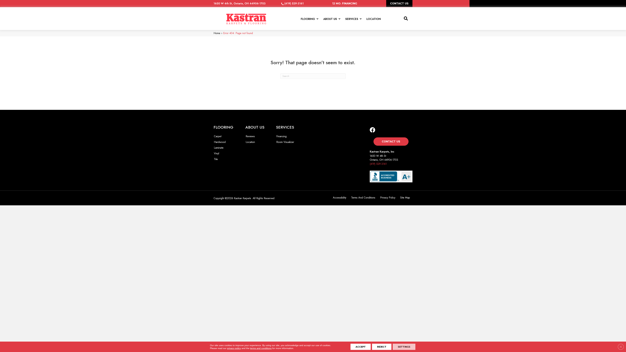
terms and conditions (261, 348)
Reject (381, 346)
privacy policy (234, 348)
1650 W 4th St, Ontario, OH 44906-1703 (240, 3)
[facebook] (372, 130)
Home (217, 33)
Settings (404, 346)
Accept (361, 346)
